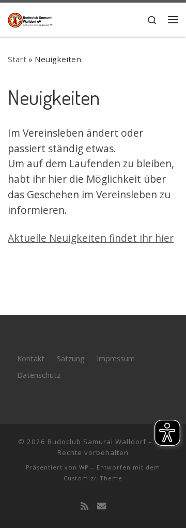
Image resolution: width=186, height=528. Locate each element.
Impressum (116, 358)
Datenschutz (38, 375)
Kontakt (30, 358)
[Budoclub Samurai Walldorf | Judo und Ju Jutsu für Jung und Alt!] (31, 18)
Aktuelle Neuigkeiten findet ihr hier (91, 238)
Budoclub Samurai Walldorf (97, 441)
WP (84, 467)
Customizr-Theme (93, 478)
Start (17, 59)
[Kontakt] (101, 507)
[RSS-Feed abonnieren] (84, 507)
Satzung (71, 358)
